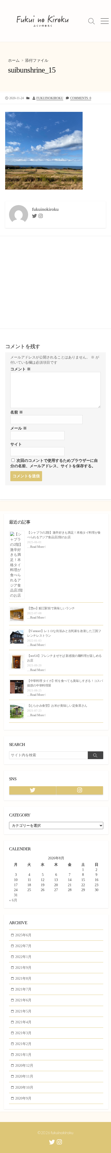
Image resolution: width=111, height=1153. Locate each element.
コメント (20, 369)
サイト (16, 444)
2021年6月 (23, 1000)
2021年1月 (23, 1055)
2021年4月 (23, 1022)
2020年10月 (24, 1087)
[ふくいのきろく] (42, 21)
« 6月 (13, 900)
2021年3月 (23, 1033)
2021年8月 (23, 978)
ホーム (14, 60)
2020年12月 (24, 1065)
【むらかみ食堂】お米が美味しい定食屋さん (57, 705)
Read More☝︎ (38, 547)
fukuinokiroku (49, 98)
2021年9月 (23, 967)
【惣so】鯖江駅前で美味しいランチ (51, 608)
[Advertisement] (55, 282)
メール (18, 428)
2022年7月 (23, 946)
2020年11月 (24, 1076)
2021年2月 (23, 1044)
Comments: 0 (80, 98)
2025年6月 (23, 935)
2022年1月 (23, 957)
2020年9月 (23, 1098)
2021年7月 (23, 989)
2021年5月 (23, 1011)
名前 (16, 412)
